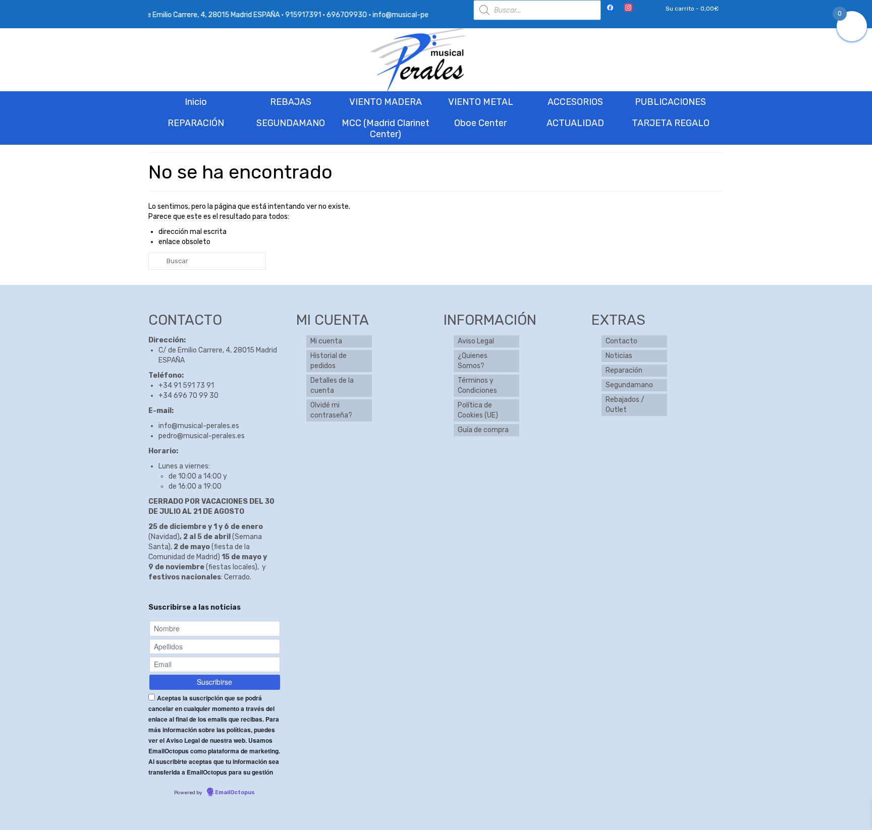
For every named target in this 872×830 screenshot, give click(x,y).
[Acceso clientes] (644, 8)
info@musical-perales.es (198, 426)
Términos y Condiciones (477, 385)
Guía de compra (483, 430)
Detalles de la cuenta (332, 385)
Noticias (619, 355)
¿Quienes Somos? (472, 360)
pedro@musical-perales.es (201, 436)
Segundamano (629, 385)
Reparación (624, 370)
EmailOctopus (235, 792)
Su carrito (691, 8)
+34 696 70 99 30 (188, 395)
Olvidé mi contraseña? (331, 410)
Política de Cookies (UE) (478, 410)
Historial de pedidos (328, 360)
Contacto (621, 341)
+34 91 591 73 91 (186, 385)
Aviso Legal (476, 341)
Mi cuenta (326, 341)
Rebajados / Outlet (625, 404)
